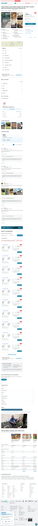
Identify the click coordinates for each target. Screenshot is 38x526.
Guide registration (21, 508)
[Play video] (20, 189)
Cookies (19, 524)
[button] (9, 26)
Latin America (3, 489)
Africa (2, 485)
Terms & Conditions (22, 524)
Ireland (13, 486)
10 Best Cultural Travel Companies (5, 477)
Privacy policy (11, 523)
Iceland (13, 485)
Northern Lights (31, 488)
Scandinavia (14, 488)
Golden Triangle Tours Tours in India (29, 477)
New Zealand (8, 486)
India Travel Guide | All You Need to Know (6, 476)
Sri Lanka (8, 488)
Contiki (21, 485)
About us (2, 507)
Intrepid (21, 488)
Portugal (14, 489)
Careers (3, 508)
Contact (32, 3)
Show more (2, 152)
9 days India (17, 477)
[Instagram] (14, 519)
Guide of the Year (21, 507)
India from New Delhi (13, 477)
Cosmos (21, 486)
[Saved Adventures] (34, 3)
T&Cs (9, 523)
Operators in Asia (22, 477)
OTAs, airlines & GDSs (21, 514)
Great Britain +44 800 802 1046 (31, 510)
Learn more (19, 116)
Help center (29, 508)
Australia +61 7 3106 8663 (31, 511)
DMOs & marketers (21, 513)
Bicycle (30, 486)
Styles (20, 3)
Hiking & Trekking (32, 487)
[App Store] (30, 519)
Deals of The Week (27, 3)
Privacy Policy (15, 524)
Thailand (8, 489)
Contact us (29, 507)
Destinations (16, 3)
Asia (2, 486)
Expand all (20, 48)
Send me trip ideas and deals (6, 519)
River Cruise (31, 489)
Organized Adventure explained (13, 507)
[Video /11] (19, 191)
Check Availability (19, 235)
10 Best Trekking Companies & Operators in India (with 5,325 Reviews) (20, 476)
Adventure (31, 485)
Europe (3, 488)
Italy (13, 487)
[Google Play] (30, 520)
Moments (23, 3)
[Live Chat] (36, 524)
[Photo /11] (3, 191)
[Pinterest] (16, 519)
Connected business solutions (13, 508)
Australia (3, 487)
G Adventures (22, 487)
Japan (8, 485)
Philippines (8, 487)
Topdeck (21, 489)
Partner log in (20, 515)
